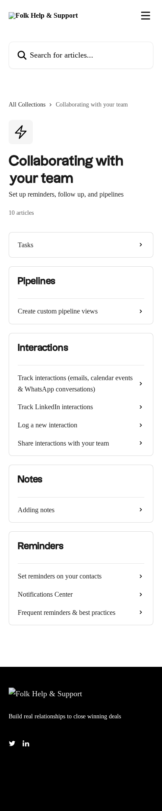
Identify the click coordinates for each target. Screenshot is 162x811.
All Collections (27, 104)
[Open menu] (145, 15)
